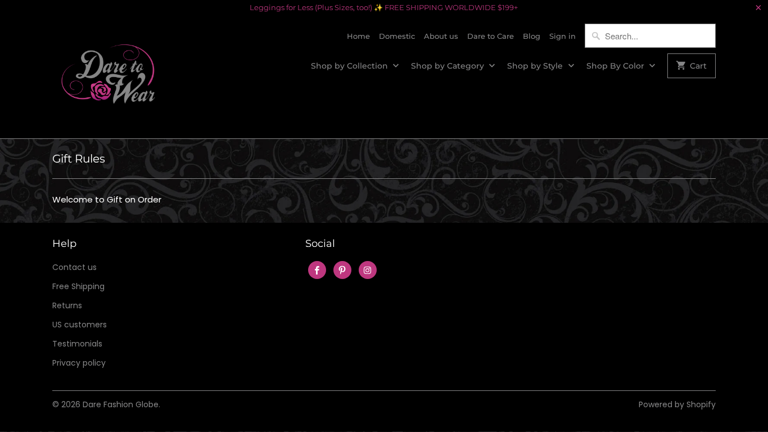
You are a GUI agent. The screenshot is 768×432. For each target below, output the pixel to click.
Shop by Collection (350, 66)
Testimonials (77, 343)
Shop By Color (616, 66)
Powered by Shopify (677, 404)
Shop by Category (448, 66)
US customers (79, 324)
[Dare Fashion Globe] (108, 77)
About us (441, 36)
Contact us (74, 267)
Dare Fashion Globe (121, 404)
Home (358, 36)
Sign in (562, 36)
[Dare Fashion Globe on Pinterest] (342, 270)
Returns (67, 305)
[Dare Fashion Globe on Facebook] (317, 270)
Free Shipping (78, 286)
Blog (531, 36)
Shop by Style (536, 66)
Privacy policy (79, 362)
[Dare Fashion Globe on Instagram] (368, 270)
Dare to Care (490, 36)
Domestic (397, 36)
